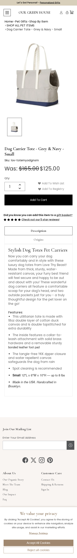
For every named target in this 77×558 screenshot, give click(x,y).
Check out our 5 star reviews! (40, 219)
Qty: (7, 178)
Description (38, 231)
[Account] (61, 12)
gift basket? (64, 215)
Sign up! (70, 445)
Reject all (38, 550)
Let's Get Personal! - (38, 2)
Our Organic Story (13, 479)
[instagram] (42, 460)
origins (39, 240)
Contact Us (47, 479)
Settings (38, 533)
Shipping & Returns (52, 484)
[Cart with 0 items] (71, 12)
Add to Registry (52, 189)
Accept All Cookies (38, 543)
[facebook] (25, 460)
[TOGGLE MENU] (7, 12)
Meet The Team (11, 484)
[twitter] (33, 460)
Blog (5, 489)
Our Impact (9, 494)
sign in (45, 489)
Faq (5, 499)
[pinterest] (50, 460)
